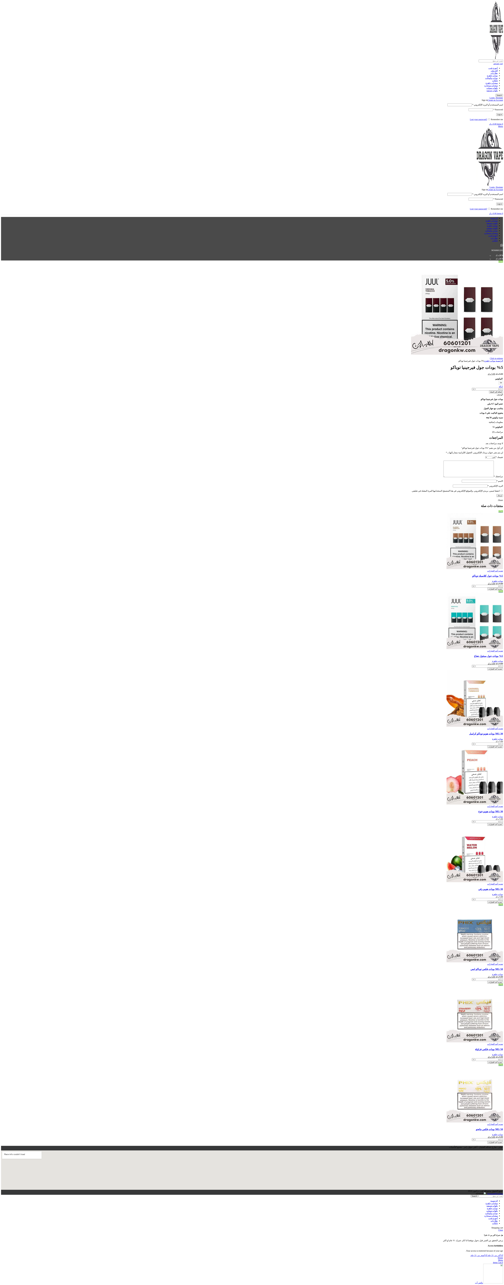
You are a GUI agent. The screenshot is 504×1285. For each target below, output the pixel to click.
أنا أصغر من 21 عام (479, 1255)
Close (500, 1230)
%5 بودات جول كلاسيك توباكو (487, 575)
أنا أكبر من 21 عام (495, 1255)
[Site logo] (496, 58)
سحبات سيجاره (491, 85)
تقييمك (499, 457)
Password (498, 109)
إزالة (501, 386)
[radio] (501, 383)
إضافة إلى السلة (496, 392)
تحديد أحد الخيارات (495, 589)
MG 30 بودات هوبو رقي (490, 889)
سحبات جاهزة (492, 83)
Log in (499, 115)
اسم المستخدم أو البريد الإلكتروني (487, 105)
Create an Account (495, 100)
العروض (494, 71)
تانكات (495, 80)
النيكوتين (499, 379)
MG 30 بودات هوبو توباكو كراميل (486, 733)
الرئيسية (499, 361)
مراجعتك (498, 476)
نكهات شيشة (492, 90)
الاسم (500, 481)
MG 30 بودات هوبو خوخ (490, 811)
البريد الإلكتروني (495, 486)
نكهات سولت (492, 88)
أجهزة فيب (493, 68)
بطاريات (494, 73)
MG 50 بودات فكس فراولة (489, 1049)
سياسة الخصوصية (495, 1193)
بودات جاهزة (492, 76)
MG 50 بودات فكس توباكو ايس (487, 969)
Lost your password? (478, 119)
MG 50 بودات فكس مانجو (489, 1129)
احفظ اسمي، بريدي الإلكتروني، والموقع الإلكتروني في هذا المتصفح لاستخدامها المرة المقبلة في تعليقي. (455, 491)
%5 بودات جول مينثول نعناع (488, 656)
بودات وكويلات (491, 78)
